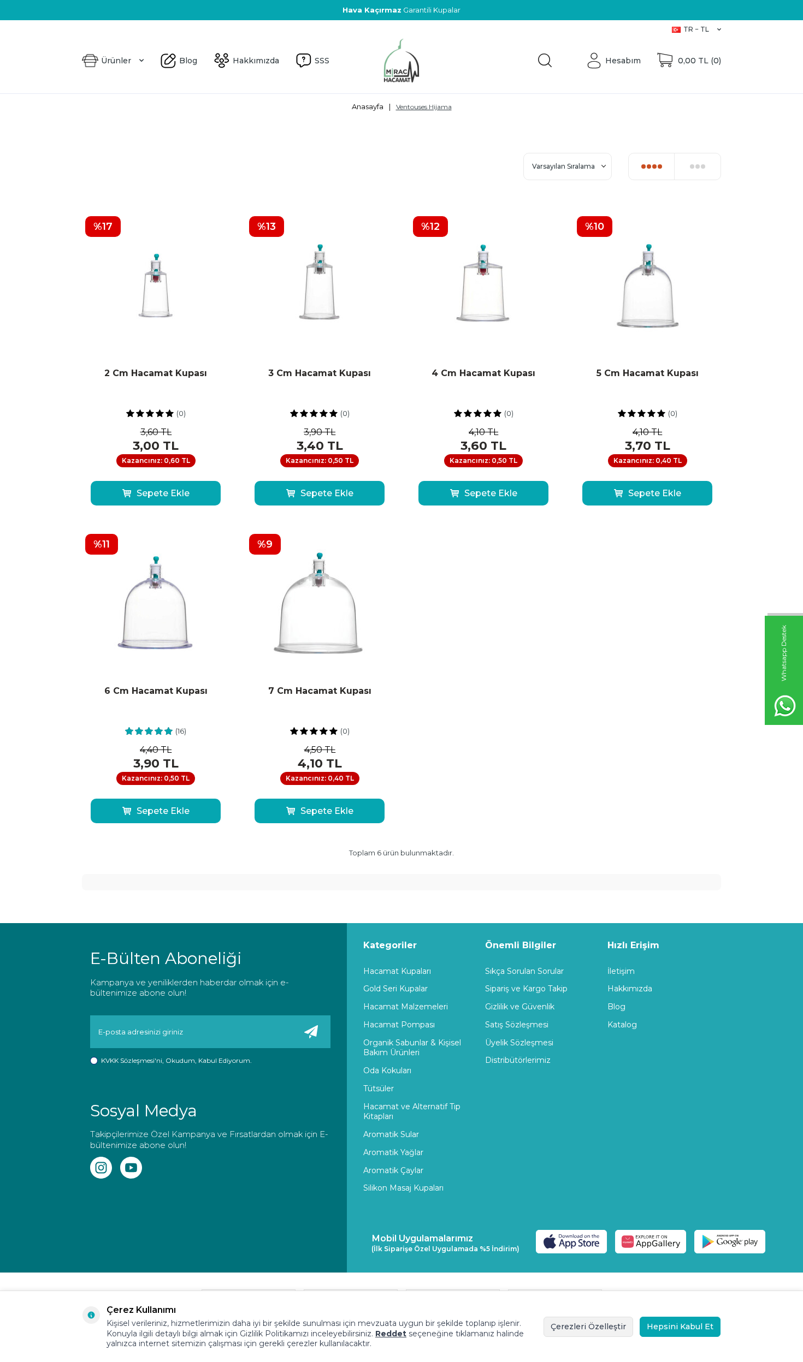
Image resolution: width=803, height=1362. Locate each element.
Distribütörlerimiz (518, 1060)
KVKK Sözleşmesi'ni (131, 1060)
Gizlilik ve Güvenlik (519, 1007)
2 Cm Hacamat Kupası (155, 373)
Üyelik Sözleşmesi (519, 1043)
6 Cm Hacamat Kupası (156, 691)
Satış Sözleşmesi (516, 1025)
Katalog (622, 1025)
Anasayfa (367, 106)
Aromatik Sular (391, 1134)
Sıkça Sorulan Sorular (524, 971)
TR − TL (696, 29)
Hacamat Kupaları (397, 971)
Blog (90, 29)
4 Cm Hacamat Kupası (483, 373)
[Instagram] (101, 1168)
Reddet (390, 1334)
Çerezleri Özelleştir (588, 1326)
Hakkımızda (128, 29)
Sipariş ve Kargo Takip (526, 989)
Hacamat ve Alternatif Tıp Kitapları (411, 1112)
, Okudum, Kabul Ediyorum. (176, 1060)
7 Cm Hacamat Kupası (319, 691)
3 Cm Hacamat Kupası (319, 373)
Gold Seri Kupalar (395, 989)
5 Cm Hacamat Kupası (648, 373)
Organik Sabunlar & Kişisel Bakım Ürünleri (412, 1048)
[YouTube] (131, 1168)
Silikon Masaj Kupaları (403, 1188)
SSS (165, 29)
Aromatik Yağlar (393, 1152)
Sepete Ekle (163, 493)
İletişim (621, 971)
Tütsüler (378, 1088)
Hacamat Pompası (399, 1025)
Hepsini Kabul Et (680, 1326)
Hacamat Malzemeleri (405, 1007)
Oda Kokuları (387, 1070)
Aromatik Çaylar (393, 1170)
